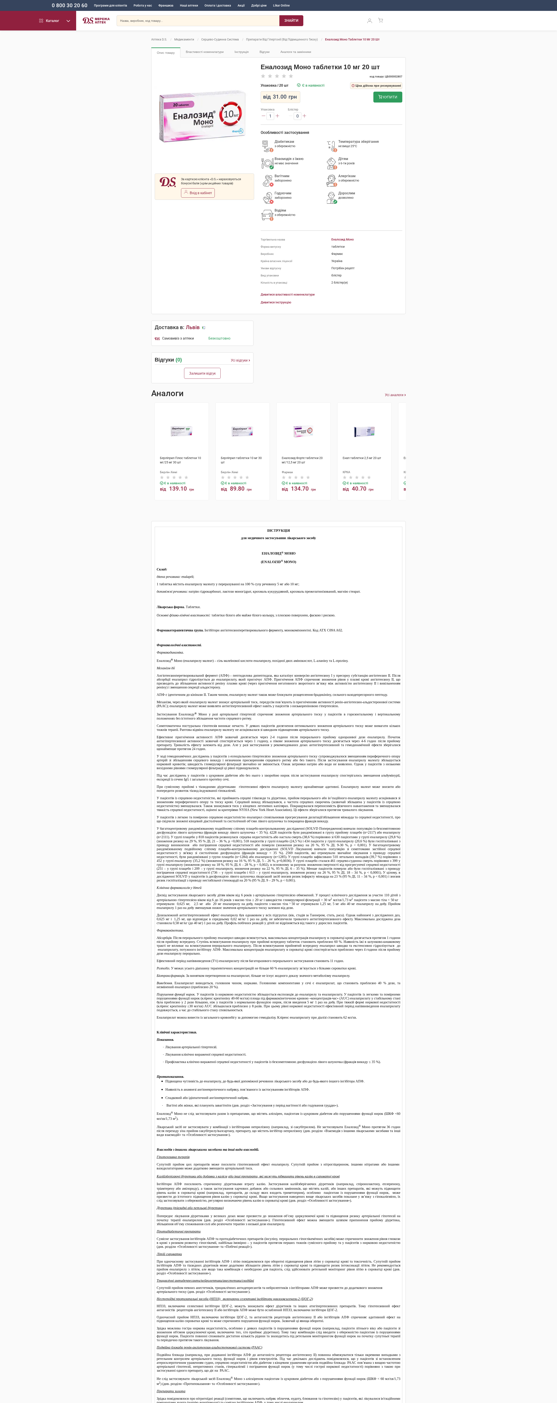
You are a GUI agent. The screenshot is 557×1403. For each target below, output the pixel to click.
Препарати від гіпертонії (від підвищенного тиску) (282, 39)
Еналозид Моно (342, 239)
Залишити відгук (202, 373)
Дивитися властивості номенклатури (288, 294)
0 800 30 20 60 (69, 5)
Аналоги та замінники (295, 52)
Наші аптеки (189, 5)
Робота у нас (143, 5)
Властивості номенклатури (205, 52)
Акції (241, 5)
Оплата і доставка (218, 5)
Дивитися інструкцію (276, 302)
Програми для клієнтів (110, 5)
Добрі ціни (259, 5)
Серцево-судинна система (220, 39)
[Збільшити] (277, 116)
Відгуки (265, 52)
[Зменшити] (263, 116)
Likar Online (281, 5)
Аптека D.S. (159, 39)
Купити (389, 97)
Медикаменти (184, 39)
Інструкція (242, 52)
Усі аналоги (394, 395)
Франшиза (165, 5)
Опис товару (166, 52)
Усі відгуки (239, 360)
